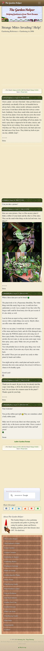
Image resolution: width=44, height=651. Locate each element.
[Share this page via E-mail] (38, 508)
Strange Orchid (34, 90)
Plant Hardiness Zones (12, 589)
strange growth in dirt (17, 90)
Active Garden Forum (22, 441)
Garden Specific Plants (12, 575)
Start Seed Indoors (10, 598)
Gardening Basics (10, 561)
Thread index (24, 92)
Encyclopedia (8, 625)
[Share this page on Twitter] (12, 508)
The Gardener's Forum (12, 543)
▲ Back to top (22, 647)
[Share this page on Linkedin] (19, 508)
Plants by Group (9, 570)
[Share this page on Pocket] (31, 508)
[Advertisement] (22, 60)
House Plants (8, 579)
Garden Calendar (10, 552)
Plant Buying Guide (11, 584)
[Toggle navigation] (39, 3)
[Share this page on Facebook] (6, 508)
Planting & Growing (11, 566)
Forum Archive (9, 548)
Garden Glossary (10, 607)
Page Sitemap (30, 639)
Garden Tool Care (10, 602)
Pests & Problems (10, 593)
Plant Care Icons (9, 611)
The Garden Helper (13, 3)
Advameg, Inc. (21, 639)
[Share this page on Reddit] (25, 508)
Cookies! (7, 629)
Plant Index (8, 620)
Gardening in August (11, 557)
